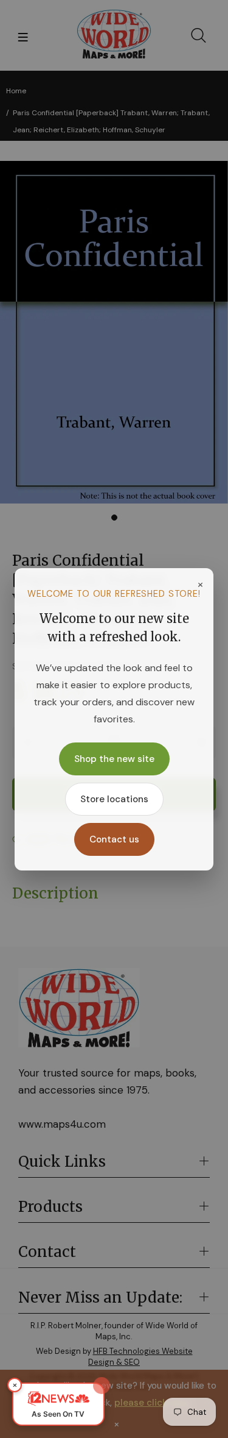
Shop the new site (114, 759)
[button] (58, 1404)
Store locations (114, 799)
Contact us (114, 839)
